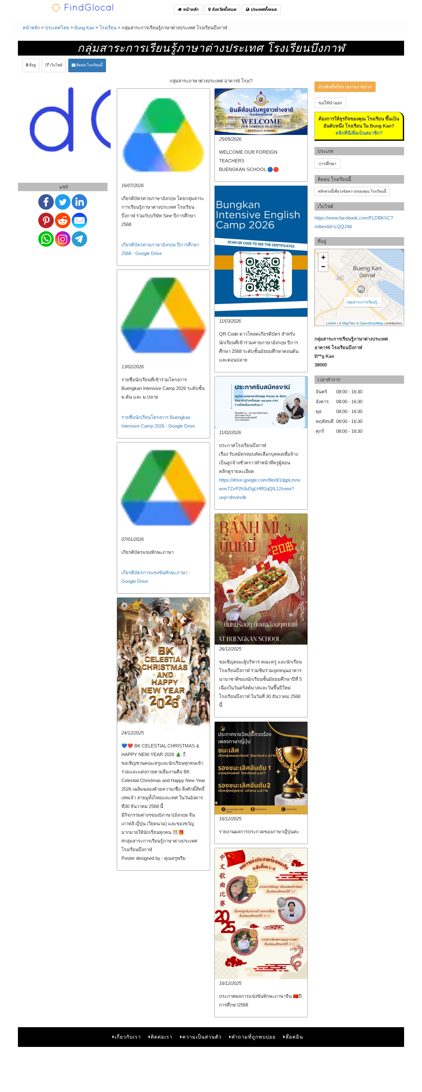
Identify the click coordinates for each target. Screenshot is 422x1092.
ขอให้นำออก (330, 102)
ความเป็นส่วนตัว (202, 1037)
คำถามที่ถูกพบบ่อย (253, 1037)
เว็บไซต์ (55, 65)
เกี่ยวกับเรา (128, 1037)
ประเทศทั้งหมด (262, 9)
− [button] (323, 266)
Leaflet (331, 322)
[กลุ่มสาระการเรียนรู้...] (361, 289)
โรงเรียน (107, 27)
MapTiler (348, 322)
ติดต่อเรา (161, 1037)
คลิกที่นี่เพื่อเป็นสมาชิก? (358, 133)
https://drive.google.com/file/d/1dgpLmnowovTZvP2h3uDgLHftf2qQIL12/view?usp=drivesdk (259, 488)
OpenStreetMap (371, 322)
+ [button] (323, 257)
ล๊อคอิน (294, 1037)
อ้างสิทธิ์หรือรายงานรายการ (345, 86)
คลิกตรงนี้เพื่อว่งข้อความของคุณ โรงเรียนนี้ (352, 191)
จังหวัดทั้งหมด (223, 9)
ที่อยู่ (32, 65)
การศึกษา (327, 163)
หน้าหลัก (190, 9)
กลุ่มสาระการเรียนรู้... (363, 301)
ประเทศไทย (57, 27)
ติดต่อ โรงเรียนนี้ (89, 65)
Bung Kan (84, 27)
